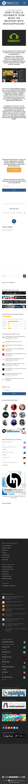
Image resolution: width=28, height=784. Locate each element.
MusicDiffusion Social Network (8, 585)
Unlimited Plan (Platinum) (14, 100)
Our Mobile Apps (5, 555)
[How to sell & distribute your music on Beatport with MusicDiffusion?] (14, 38)
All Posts (8, 10)
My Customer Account (6, 545)
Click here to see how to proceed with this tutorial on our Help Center (14, 117)
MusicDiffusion (21, 203)
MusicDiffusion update (18, 89)
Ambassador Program (7, 578)
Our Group (4, 552)
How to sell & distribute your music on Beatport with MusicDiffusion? (14, 18)
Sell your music (5, 571)
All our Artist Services (6, 576)
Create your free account (7, 569)
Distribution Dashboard (7, 567)
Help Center (4, 550)
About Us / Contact (6, 548)
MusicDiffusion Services (16, 10)
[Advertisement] (14, 137)
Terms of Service (5, 557)
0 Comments (13, 203)
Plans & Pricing (5, 574)
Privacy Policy (5, 559)
